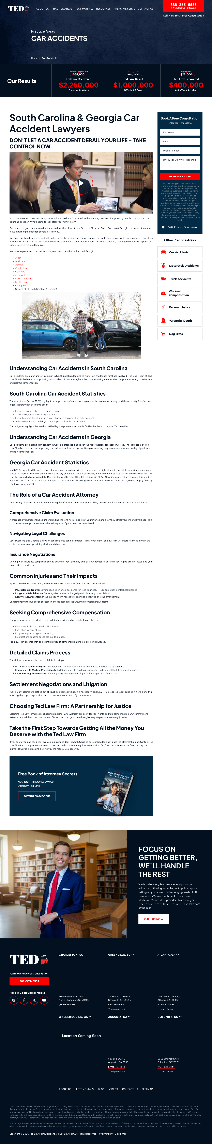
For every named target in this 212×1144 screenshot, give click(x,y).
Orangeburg (21, 285)
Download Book (37, 796)
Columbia (20, 271)
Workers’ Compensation (179, 293)
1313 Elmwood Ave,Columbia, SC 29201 (168, 1060)
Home (34, 58)
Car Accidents (179, 252)
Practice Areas (62, 8)
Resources (103, 8)
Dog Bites (176, 334)
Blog (101, 1089)
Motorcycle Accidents (184, 265)
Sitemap (147, 1089)
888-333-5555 (183, 5)
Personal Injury (179, 307)
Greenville (20, 275)
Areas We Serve (124, 8)
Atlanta (19, 264)
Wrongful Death (180, 320)
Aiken (18, 257)
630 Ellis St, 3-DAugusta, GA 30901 (119, 1060)
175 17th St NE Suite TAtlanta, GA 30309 (169, 998)
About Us (42, 8)
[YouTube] (44, 1000)
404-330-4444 (166, 1004)
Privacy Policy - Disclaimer (112, 1133)
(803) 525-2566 (166, 1066)
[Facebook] (24, 1000)
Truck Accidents (180, 279)
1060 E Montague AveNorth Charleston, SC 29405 (74, 998)
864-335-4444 (116, 1004)
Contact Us (146, 8)
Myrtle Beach (22, 282)
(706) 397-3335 (116, 1066)
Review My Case (180, 176)
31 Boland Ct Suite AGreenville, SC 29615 (119, 998)
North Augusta (23, 278)
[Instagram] (14, 1000)
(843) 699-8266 (67, 1004)
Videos (113, 1089)
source (29, 483)
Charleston (21, 268)
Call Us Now (154, 919)
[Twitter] (34, 1000)
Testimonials (84, 8)
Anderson (20, 261)
